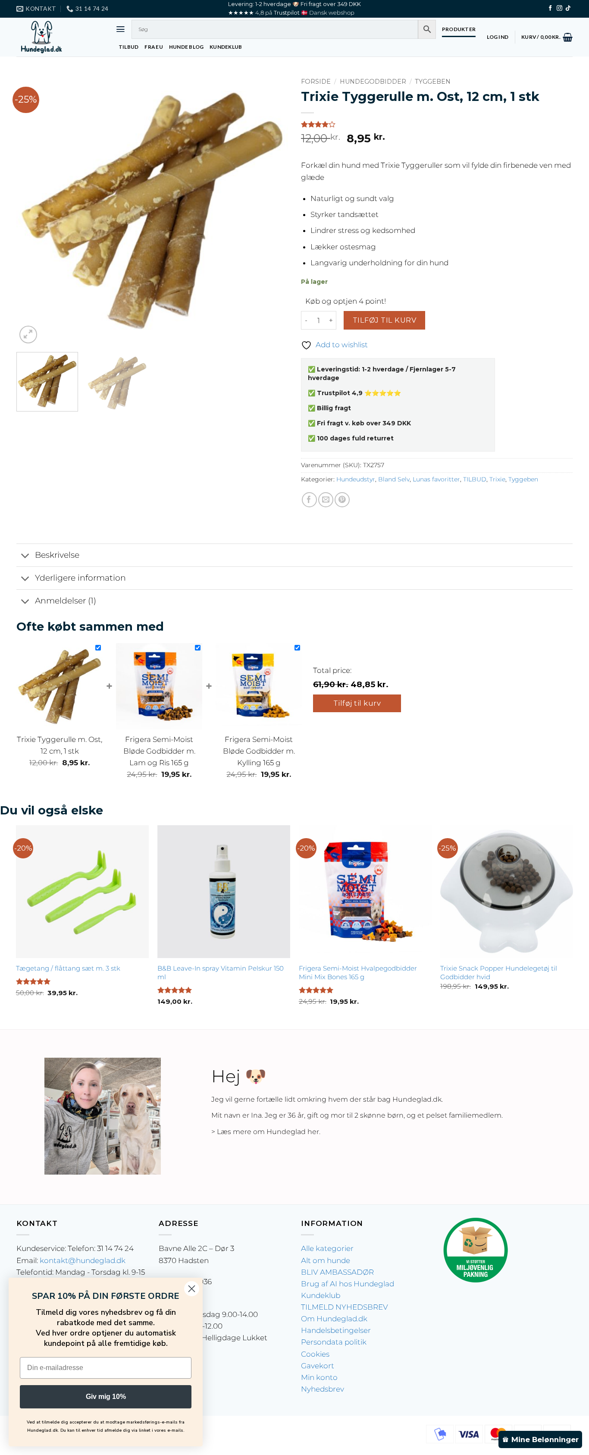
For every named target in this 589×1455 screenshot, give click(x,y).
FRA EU (153, 47)
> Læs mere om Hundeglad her (265, 1132)
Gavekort (317, 1365)
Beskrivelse (57, 555)
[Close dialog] (191, 1288)
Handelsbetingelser (336, 1330)
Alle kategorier (327, 1248)
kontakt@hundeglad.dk (82, 1260)
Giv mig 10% (106, 1396)
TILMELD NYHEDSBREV (344, 1307)
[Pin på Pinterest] (342, 499)
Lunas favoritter (436, 479)
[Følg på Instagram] (559, 8)
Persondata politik (334, 1342)
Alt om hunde (325, 1260)
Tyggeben (433, 81)
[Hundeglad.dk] (59, 37)
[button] (120, 29)
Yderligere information (80, 578)
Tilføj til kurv (384, 320)
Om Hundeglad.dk (334, 1318)
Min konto (319, 1377)
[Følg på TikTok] (568, 8)
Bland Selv (394, 479)
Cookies (315, 1354)
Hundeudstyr (355, 479)
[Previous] (33, 209)
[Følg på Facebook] (550, 8)
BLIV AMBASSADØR (337, 1272)
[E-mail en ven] (325, 499)
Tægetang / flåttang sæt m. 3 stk (68, 968)
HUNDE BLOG (186, 47)
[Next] (271, 209)
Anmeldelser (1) (65, 601)
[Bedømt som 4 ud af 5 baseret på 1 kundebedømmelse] (437, 124)
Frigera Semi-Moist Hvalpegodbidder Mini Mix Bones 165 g (358, 972)
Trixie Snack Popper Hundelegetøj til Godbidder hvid (498, 972)
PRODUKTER (459, 29)
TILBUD (128, 47)
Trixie (497, 479)
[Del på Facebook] (309, 499)
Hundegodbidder (373, 81)
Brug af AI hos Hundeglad (347, 1283)
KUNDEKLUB (226, 47)
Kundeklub (320, 1295)
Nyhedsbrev (322, 1389)
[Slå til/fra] (25, 556)
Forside (316, 81)
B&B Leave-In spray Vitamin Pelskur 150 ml (220, 972)
